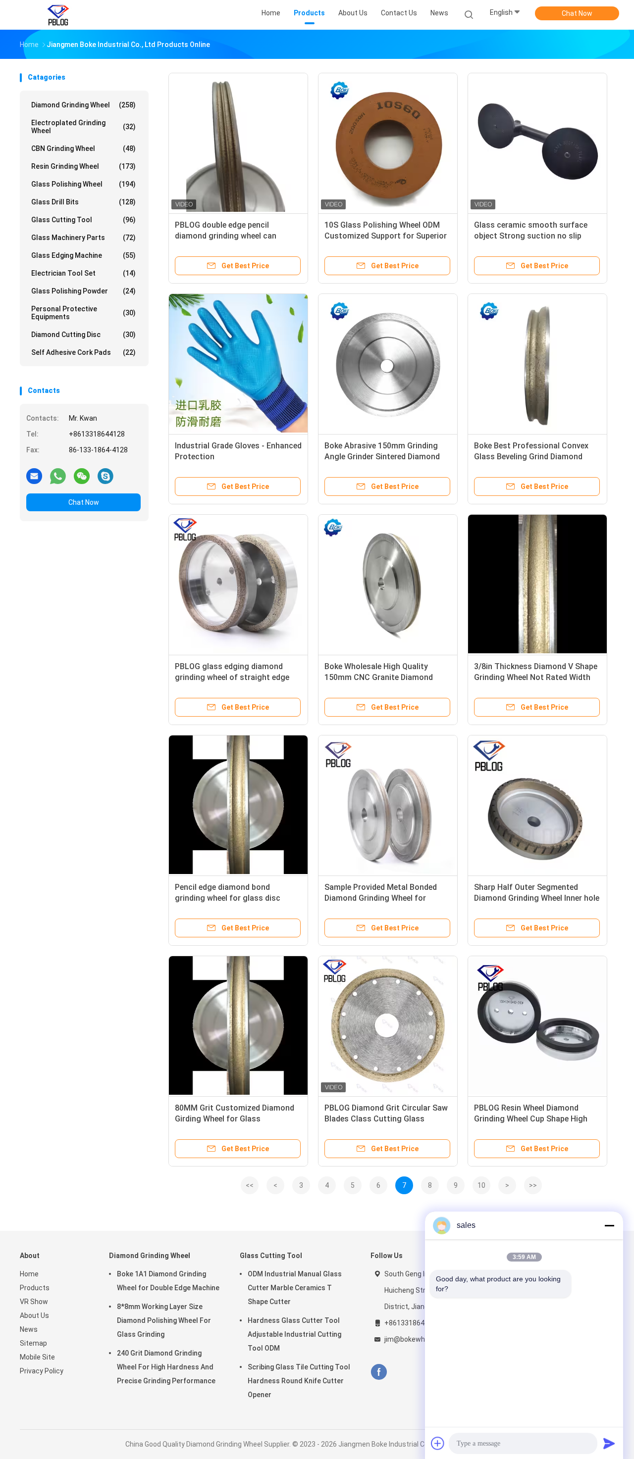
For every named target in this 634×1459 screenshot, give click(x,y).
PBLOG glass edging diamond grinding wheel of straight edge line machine (232, 677)
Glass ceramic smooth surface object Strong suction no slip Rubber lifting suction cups (530, 235)
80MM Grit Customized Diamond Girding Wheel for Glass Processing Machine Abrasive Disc (238, 1118)
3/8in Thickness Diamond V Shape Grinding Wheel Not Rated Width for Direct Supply (535, 677)
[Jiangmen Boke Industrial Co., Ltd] (58, 15)
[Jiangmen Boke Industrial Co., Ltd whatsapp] (58, 476)
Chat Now (577, 13)
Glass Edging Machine (83, 255)
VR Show (34, 1302)
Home (29, 1274)
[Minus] (609, 1225)
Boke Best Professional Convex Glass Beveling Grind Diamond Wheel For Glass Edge (531, 456)
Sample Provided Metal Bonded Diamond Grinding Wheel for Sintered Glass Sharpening (380, 898)
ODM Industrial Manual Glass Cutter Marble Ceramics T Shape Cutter (295, 1288)
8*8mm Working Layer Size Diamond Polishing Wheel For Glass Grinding (164, 1320)
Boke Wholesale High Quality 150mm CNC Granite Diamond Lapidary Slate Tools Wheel (378, 677)
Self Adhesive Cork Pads (83, 352)
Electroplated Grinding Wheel (83, 127)
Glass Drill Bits (83, 202)
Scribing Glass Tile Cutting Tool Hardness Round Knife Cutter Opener (299, 1381)
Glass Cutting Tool (83, 220)
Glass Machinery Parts (83, 238)
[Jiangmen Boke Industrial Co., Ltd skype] (105, 476)
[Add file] (438, 1443)
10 (481, 1185)
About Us (34, 1315)
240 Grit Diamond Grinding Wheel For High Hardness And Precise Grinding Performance (166, 1367)
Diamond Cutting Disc (83, 335)
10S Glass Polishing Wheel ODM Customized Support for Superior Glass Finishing (385, 235)
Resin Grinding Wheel (83, 166)
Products (35, 1288)
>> (533, 1185)
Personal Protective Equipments (83, 313)
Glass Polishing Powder (83, 291)
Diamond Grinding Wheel (83, 105)
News (29, 1329)
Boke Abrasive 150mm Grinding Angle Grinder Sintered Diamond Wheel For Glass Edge (382, 456)
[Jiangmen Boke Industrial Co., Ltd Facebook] (378, 1372)
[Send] (609, 1443)
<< (250, 1185)
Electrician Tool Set (83, 273)
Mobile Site (37, 1357)
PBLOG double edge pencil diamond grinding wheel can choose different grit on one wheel (238, 235)
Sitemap (33, 1343)
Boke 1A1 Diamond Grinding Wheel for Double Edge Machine (168, 1281)
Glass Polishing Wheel (83, 184)
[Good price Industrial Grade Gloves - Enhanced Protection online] (238, 363)
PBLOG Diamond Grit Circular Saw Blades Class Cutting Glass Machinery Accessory (386, 1118)
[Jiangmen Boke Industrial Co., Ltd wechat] (82, 476)
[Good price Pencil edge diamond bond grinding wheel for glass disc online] (238, 804)
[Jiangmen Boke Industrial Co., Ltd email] (34, 476)
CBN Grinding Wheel (83, 148)
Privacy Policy (41, 1371)
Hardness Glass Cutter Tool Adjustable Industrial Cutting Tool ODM (294, 1334)
